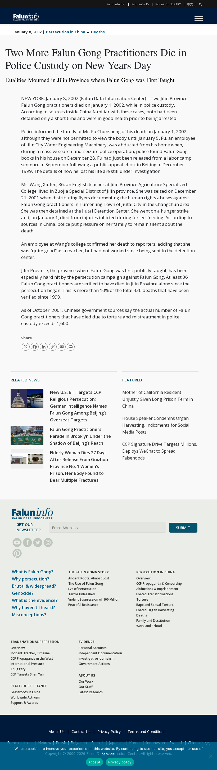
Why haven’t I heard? (33, 607)
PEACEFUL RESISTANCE (29, 686)
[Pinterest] (17, 553)
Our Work (86, 681)
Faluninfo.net (116, 4)
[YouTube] (17, 542)
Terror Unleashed (81, 594)
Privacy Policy (109, 731)
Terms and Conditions (146, 731)
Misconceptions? (29, 615)
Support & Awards (24, 702)
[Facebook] (27, 542)
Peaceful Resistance (83, 604)
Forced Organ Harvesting (155, 610)
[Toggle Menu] (199, 18)
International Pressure (27, 663)
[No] (210, 756)
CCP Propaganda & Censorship (159, 583)
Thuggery (18, 669)
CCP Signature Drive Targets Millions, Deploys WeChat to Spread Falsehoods (159, 451)
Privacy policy (120, 762)
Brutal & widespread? (34, 586)
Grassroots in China (25, 692)
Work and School (149, 626)
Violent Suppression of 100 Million (93, 599)
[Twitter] (37, 542)
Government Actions (94, 663)
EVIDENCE (86, 642)
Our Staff (86, 687)
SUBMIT (183, 527)
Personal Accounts (93, 648)
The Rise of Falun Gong (85, 583)
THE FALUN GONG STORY (88, 572)
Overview (143, 578)
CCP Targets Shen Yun (27, 674)
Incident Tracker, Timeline (30, 653)
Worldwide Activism (25, 697)
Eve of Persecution (82, 589)
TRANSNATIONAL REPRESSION (35, 642)
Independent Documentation (100, 653)
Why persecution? (30, 579)
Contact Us (81, 731)
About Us (57, 731)
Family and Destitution (153, 620)
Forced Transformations (154, 594)
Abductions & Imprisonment (157, 589)
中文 (190, 4)
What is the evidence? (35, 600)
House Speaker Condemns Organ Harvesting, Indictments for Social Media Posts (155, 425)
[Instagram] (48, 542)
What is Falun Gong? (32, 572)
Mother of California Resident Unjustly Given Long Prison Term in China (157, 399)
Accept (94, 762)
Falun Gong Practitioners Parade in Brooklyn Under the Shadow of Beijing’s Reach (80, 436)
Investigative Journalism (97, 658)
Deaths (98, 31)
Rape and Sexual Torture (155, 604)
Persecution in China (65, 31)
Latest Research (91, 692)
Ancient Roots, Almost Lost (88, 578)
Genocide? (23, 593)
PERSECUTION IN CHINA (155, 572)
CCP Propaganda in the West (32, 658)
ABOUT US (87, 675)
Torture (142, 599)
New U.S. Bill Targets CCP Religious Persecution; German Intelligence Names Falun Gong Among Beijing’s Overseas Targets (78, 406)
